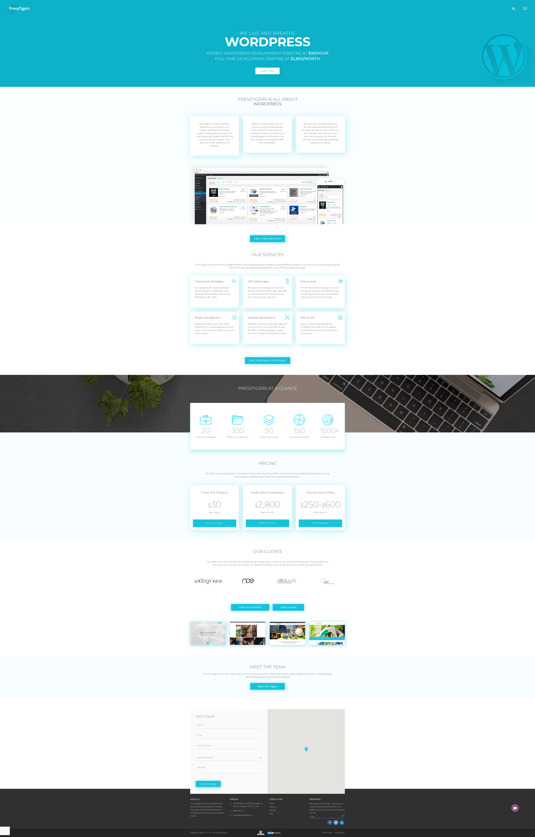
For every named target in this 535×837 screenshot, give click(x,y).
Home (272, 803)
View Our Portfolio (250, 607)
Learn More (267, 70)
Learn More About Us (267, 238)
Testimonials (288, 607)
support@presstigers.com (242, 815)
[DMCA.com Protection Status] (274, 833)
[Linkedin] (342, 823)
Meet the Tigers (267, 686)
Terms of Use (327, 832)
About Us (273, 807)
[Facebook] (330, 823)
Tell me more (214, 523)
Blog (271, 813)
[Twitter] (336, 823)
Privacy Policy (340, 832)
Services (273, 810)
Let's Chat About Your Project (267, 360)
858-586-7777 (238, 811)
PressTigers (208, 832)
